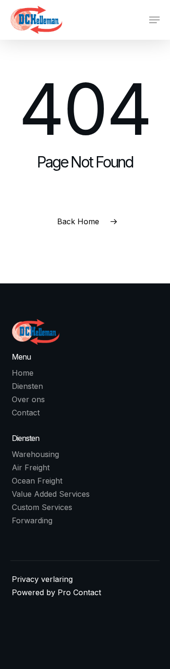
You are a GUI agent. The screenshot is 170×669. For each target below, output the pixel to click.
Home (23, 373)
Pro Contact (79, 592)
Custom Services (42, 507)
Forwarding (32, 520)
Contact (26, 412)
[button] (154, 20)
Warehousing (35, 454)
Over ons (28, 399)
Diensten (27, 386)
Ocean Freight (37, 480)
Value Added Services (51, 494)
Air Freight (31, 467)
